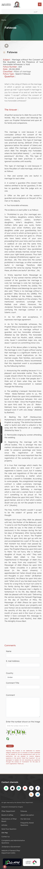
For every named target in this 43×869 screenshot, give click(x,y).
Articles (4, 825)
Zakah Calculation (27, 815)
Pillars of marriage (22, 71)
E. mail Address (13, 661)
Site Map (5, 833)
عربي (36, 11)
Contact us (6, 837)
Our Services (25, 819)
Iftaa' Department (8, 811)
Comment (10, 695)
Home (4, 20)
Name (8, 651)
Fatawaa (23, 811)
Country (9, 673)
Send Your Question (9, 829)
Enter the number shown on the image (23, 721)
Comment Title (12, 683)
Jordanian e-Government (11, 847)
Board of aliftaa (7, 815)
